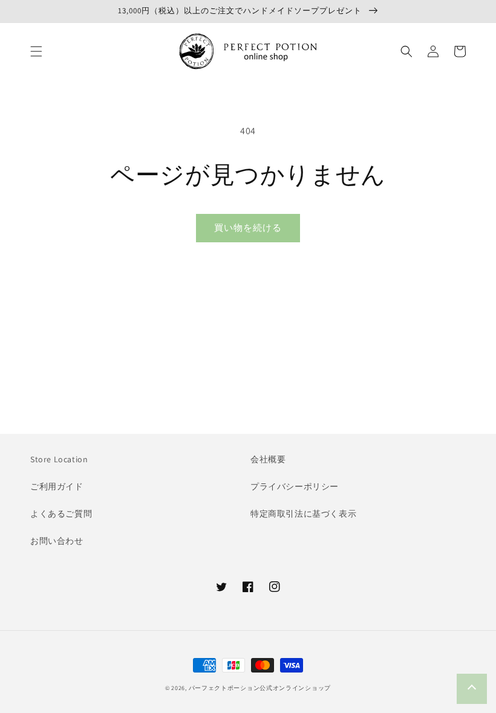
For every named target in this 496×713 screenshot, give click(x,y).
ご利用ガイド (56, 486)
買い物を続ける (248, 227)
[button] (36, 51)
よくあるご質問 (61, 513)
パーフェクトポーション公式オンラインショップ (260, 688)
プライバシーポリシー (294, 486)
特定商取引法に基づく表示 (303, 513)
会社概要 (268, 459)
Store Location (59, 459)
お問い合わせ (56, 540)
